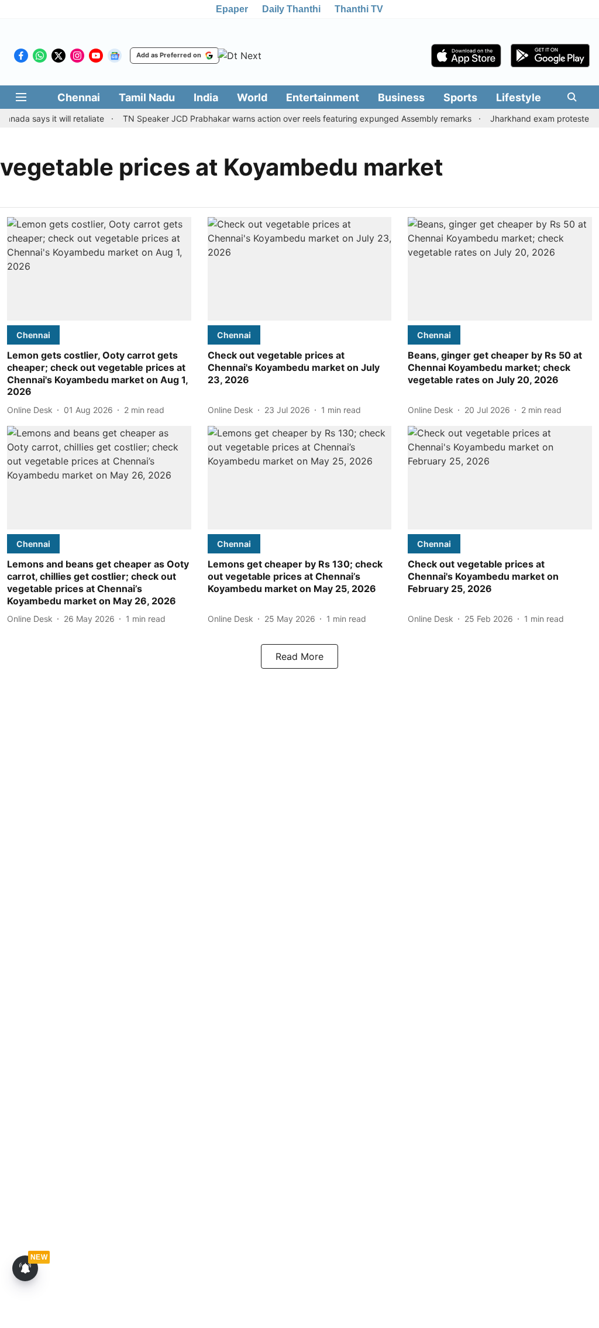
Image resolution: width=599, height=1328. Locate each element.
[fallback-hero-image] (99, 269)
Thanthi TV (359, 9)
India (206, 97)
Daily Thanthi (291, 9)
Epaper (232, 9)
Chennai (78, 97)
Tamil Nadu (147, 97)
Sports (460, 97)
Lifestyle (518, 97)
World (252, 97)
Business (401, 97)
